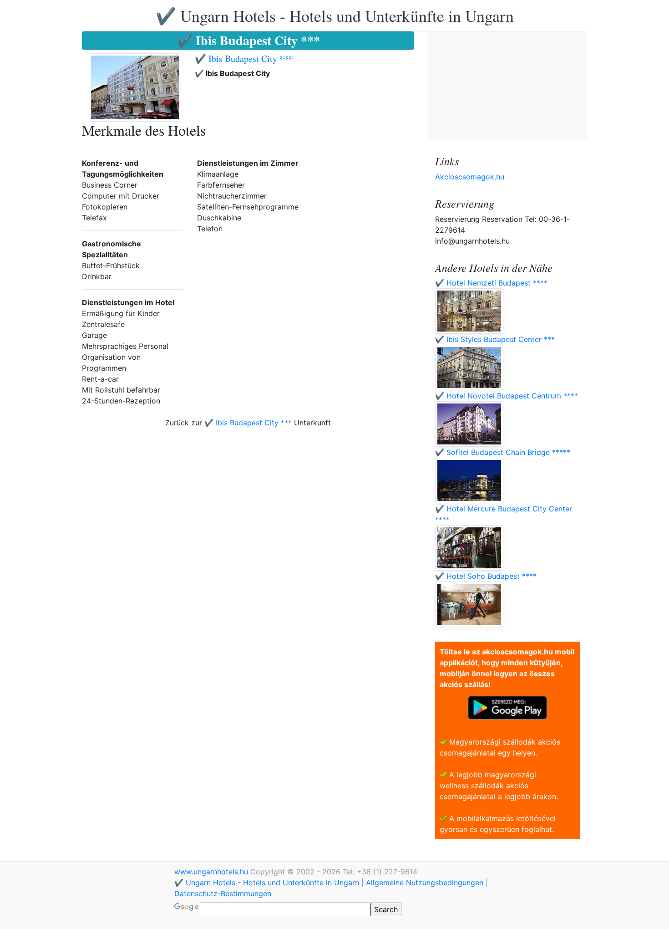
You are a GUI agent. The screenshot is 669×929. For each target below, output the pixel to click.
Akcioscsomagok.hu (469, 176)
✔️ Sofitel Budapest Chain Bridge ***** (502, 452)
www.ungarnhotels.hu (212, 871)
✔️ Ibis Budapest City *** (244, 58)
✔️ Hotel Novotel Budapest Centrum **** (506, 395)
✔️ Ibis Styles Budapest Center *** (495, 339)
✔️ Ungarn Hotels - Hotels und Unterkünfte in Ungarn (335, 15)
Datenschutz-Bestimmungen (222, 893)
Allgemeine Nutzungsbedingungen (424, 882)
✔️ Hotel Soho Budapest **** (486, 576)
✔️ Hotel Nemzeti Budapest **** (491, 282)
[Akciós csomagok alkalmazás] (507, 706)
